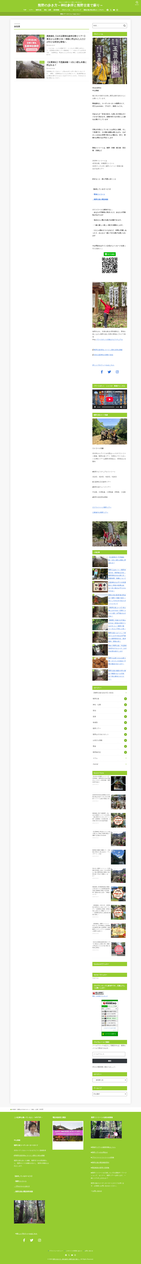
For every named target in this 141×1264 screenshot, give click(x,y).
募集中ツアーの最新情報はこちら (104, 1147)
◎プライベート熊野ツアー (101, 507)
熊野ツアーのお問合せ (100, 1152)
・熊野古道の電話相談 (100, 199)
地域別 (95, 722)
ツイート (95, 978)
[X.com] (111, 10)
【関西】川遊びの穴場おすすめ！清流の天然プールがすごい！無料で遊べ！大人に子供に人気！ (117, 624)
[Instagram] (117, 10)
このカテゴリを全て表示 (110, 1028)
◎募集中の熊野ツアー (100, 512)
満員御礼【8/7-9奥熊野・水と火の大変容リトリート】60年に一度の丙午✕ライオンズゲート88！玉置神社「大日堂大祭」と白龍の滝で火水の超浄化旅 (101, 817)
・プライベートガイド (22, 1186)
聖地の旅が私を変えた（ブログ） (94, 10)
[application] (109, 399)
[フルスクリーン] (124, 407)
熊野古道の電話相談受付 (100, 1162)
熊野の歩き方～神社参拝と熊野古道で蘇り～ (70, 5)
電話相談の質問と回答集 (100, 1168)
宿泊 (94, 710)
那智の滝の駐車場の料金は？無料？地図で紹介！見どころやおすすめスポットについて (117, 599)
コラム (95, 758)
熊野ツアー (97, 728)
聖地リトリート (99, 194)
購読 (109, 1061)
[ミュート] (121, 407)
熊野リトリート (21, 1181)
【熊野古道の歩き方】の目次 (103, 693)
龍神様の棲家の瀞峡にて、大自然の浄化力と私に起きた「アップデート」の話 (101, 852)
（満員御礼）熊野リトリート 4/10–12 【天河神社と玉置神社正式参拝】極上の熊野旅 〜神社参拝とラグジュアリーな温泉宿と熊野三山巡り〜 (101, 927)
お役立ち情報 (97, 740)
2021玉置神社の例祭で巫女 (103, 355)
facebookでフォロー (101, 964)
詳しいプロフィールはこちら (103, 365)
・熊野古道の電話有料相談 (23, 1191)
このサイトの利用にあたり (74, 1251)
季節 (94, 746)
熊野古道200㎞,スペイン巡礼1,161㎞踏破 (30, 1155)
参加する (115, 1030)
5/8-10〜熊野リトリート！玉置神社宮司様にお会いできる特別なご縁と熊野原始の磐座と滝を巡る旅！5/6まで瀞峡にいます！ (101, 872)
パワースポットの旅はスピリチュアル (109, 339)
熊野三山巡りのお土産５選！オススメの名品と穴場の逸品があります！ (117, 661)
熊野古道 (38, 10)
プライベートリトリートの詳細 (103, 1157)
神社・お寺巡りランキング (100, 996)
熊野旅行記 (97, 752)
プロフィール (66, 10)
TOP (24, 10)
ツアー (31, 10)
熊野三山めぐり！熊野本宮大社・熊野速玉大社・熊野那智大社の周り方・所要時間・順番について (117, 574)
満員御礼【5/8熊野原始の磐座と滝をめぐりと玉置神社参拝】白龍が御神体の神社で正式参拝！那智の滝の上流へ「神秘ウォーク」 (101, 890)
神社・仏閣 (47, 10)
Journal (95, 764)
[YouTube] (114, 10)
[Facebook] (107, 10)
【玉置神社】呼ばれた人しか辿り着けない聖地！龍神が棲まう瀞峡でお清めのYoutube (101, 833)
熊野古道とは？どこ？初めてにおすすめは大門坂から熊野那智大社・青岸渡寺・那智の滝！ (117, 637)
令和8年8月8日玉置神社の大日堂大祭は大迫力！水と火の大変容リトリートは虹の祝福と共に (101, 796)
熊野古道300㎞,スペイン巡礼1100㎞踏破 (108, 350)
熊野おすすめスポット (101, 734)
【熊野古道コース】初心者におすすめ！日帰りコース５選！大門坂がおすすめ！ (117, 612)
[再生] (95, 407)
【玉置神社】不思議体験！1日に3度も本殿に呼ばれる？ (117, 560)
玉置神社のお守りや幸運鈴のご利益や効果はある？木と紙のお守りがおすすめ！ (117, 587)
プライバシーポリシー (56, 1251)
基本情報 (56, 10)
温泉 (94, 716)
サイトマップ (77, 10)
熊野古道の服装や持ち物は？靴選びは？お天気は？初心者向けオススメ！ (117, 675)
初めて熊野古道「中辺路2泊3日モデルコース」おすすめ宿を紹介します (117, 648)
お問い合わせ (97, 1191)
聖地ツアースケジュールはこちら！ (70, 14)
